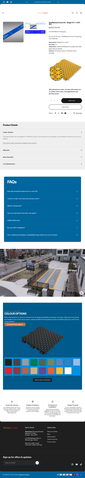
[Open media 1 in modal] (13, 32)
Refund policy (51, 436)
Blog (48, 434)
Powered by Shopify (23, 474)
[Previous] (27, 2)
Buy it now (65, 107)
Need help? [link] (79, 113)
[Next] (58, 2)
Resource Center (52, 431)
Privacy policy (51, 442)
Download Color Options (15, 324)
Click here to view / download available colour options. (20, 143)
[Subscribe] (37, 462)
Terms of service (52, 439)
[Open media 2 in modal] (35, 32)
